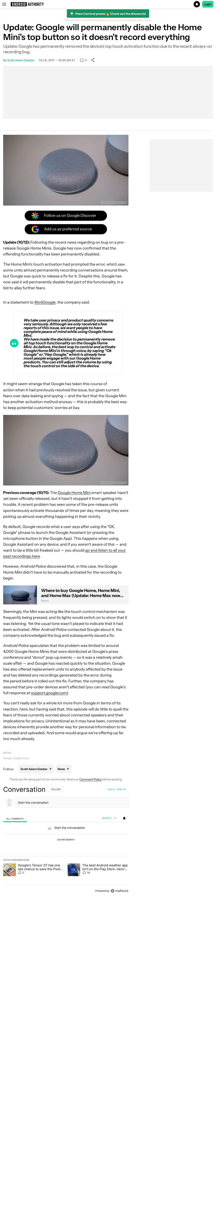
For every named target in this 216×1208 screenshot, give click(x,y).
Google (7, 758)
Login (208, 4)
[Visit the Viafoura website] (119, 891)
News (7, 752)
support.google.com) (49, 693)
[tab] (15, 818)
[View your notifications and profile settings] (124, 818)
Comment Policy (90, 779)
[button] (108, 4)
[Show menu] (4, 4)
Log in (111, 789)
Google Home (21, 758)
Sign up (121, 789)
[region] (65, 840)
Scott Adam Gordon (20, 60)
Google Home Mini (74, 492)
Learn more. (144, 20)
